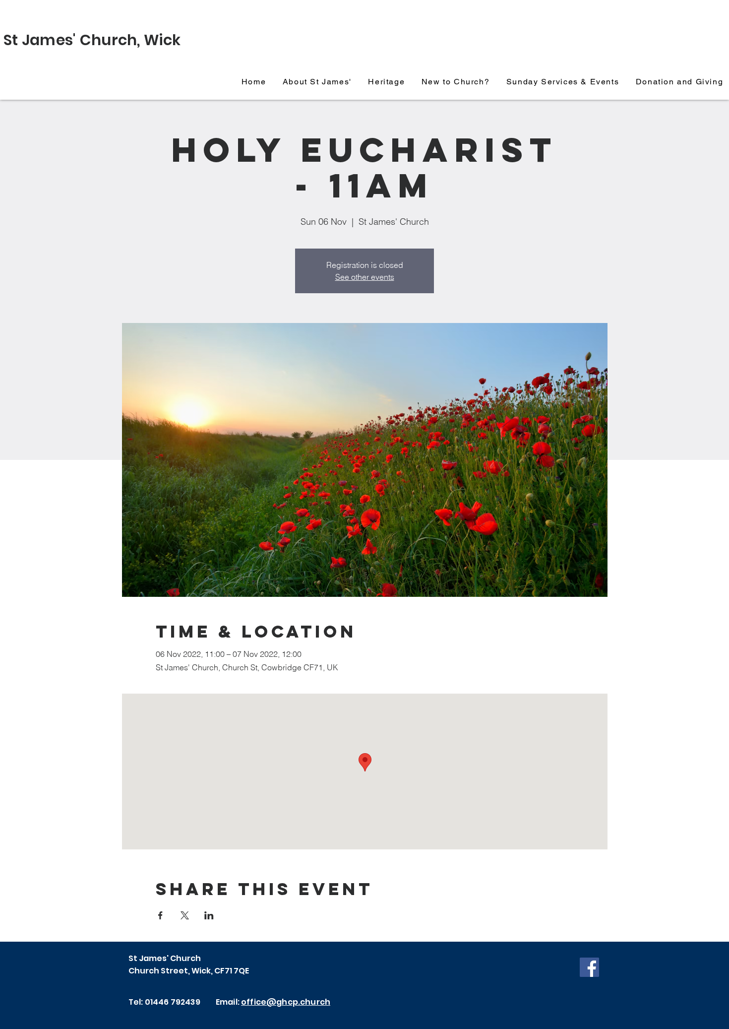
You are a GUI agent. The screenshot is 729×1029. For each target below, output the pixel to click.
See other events (364, 277)
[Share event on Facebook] (160, 915)
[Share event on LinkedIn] (209, 915)
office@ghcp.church (285, 1002)
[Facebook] (589, 967)
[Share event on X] (184, 915)
